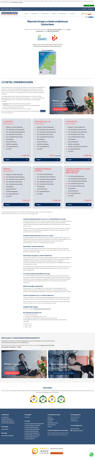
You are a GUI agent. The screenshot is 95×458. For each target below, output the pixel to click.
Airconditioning (45, 13)
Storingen (5, 103)
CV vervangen (4, 429)
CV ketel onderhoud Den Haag (31, 429)
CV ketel (26, 13)
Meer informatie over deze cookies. (17, 2)
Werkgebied (51, 419)
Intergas (42, 345)
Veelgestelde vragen (53, 422)
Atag (2, 347)
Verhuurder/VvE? (62, 13)
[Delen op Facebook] (90, 17)
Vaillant (19, 347)
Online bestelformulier (60, 109)
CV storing (72, 13)
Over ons (50, 417)
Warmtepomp (34, 13)
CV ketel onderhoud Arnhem (31, 427)
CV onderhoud (5, 417)
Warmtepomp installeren (7, 435)
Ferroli (49, 345)
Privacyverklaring (52, 424)
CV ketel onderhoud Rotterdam (32, 434)
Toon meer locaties (29, 438)
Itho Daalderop (12, 347)
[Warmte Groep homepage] (9, 13)
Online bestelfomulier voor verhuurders (63, 373)
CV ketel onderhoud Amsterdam (32, 425)
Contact (84, 9)
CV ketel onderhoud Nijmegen (31, 433)
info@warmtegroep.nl (16, 9)
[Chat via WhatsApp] (91, 454)
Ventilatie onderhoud (6, 419)
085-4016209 (6, 9)
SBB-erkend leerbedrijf (53, 31)
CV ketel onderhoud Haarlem (31, 431)
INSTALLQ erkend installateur (55, 29)
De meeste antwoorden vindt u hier (42, 308)
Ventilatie (54, 13)
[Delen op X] (92, 17)
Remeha (6, 347)
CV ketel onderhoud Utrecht (31, 436)
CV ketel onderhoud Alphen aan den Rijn (34, 423)
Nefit (53, 345)
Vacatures (90, 9)
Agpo (46, 345)
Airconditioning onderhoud (7, 422)
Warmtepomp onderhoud (7, 420)
